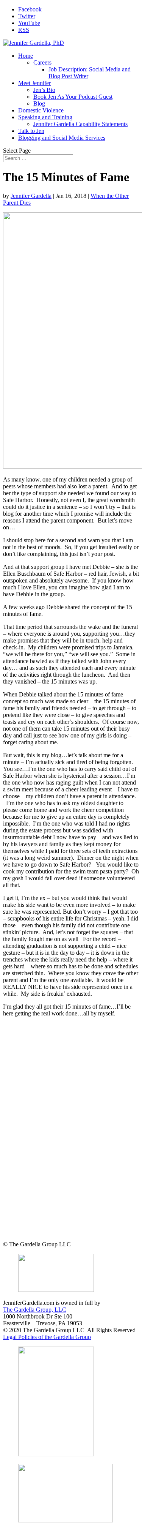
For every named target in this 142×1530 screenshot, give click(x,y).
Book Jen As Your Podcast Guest (72, 96)
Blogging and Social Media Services (61, 137)
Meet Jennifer (34, 83)
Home (25, 55)
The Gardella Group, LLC (34, 1309)
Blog (39, 103)
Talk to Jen (31, 131)
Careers (42, 62)
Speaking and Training (45, 117)
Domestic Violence (41, 110)
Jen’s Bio (44, 90)
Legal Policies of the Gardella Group (47, 1337)
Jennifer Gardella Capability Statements (80, 124)
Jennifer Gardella (31, 196)
